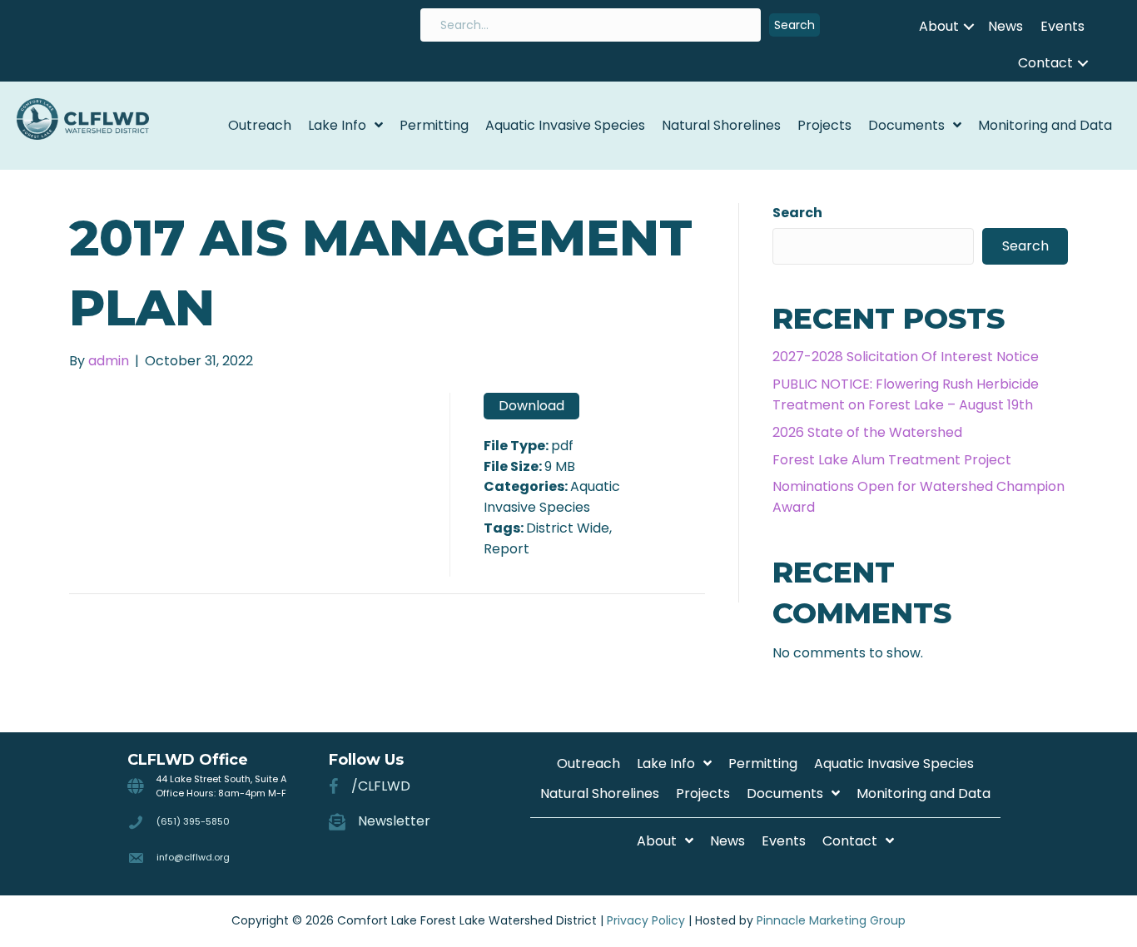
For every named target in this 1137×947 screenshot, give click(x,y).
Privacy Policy (646, 920)
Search (797, 212)
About (939, 26)
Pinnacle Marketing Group (831, 920)
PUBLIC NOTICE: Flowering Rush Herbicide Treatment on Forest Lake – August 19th (905, 394)
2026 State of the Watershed (867, 432)
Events (1062, 26)
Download (531, 405)
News (1005, 26)
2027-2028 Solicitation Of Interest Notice (905, 356)
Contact (1045, 62)
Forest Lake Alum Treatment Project (891, 459)
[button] (794, 25)
